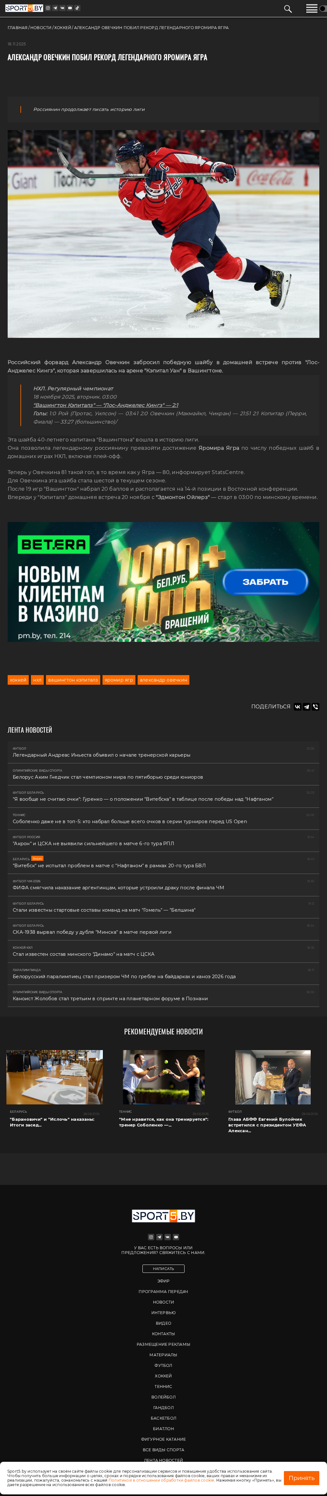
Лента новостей (163, 1460)
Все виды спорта (164, 1449)
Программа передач (163, 1291)
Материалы (163, 1354)
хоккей (18, 680)
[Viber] (315, 707)
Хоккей (163, 1376)
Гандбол (163, 1407)
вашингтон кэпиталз (73, 680)
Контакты (163, 1333)
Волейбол (163, 1397)
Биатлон (163, 1428)
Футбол (163, 1365)
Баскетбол (163, 1418)
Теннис (163, 1386)
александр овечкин (163, 680)
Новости (163, 1302)
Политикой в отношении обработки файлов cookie (161, 1480)
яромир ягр (119, 680)
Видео (163, 1323)
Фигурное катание (163, 1439)
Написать (163, 1268)
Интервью (163, 1312)
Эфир (163, 1281)
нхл (37, 680)
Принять (302, 1478)
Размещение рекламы (163, 1344)
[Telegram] (306, 707)
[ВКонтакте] (297, 707)
